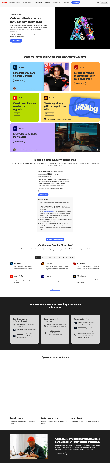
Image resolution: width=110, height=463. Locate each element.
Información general (27, 2)
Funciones (47, 2)
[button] (98, 2)
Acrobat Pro (81, 263)
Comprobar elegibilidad (57, 188)
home (3, 6)
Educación (8, 6)
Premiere (48, 276)
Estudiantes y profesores (14, 2)
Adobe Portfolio (82, 327)
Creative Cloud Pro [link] (38, 2)
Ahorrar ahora (16, 40)
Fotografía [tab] (44, 257)
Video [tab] (50, 257)
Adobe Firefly (18, 276)
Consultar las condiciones (44, 188)
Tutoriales (19, 324)
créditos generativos (49, 211)
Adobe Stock (20, 334)
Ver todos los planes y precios (55, 239)
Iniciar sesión (104, 2)
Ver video (17, 114)
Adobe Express (81, 276)
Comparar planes (56, 2)
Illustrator (49, 263)
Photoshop (17, 263)
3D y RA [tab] (72, 257)
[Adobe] (4, 2)
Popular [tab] (38, 257)
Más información (19, 80)
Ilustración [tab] (65, 257)
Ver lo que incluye (55, 290)
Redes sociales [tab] (57, 257)
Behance (80, 322)
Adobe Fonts (20, 329)
